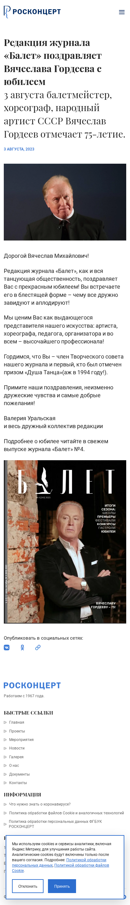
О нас (14, 765)
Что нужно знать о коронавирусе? (39, 804)
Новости (16, 748)
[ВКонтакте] (6, 647)
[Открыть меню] (121, 12)
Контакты (18, 783)
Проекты (17, 731)
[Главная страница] (32, 12)
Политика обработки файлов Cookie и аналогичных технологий (66, 813)
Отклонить (27, 886)
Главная (16, 722)
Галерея (16, 757)
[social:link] (38, 647)
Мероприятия (21, 740)
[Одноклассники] (22, 647)
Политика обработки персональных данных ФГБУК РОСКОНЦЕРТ (55, 824)
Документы (19, 774)
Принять (62, 886)
